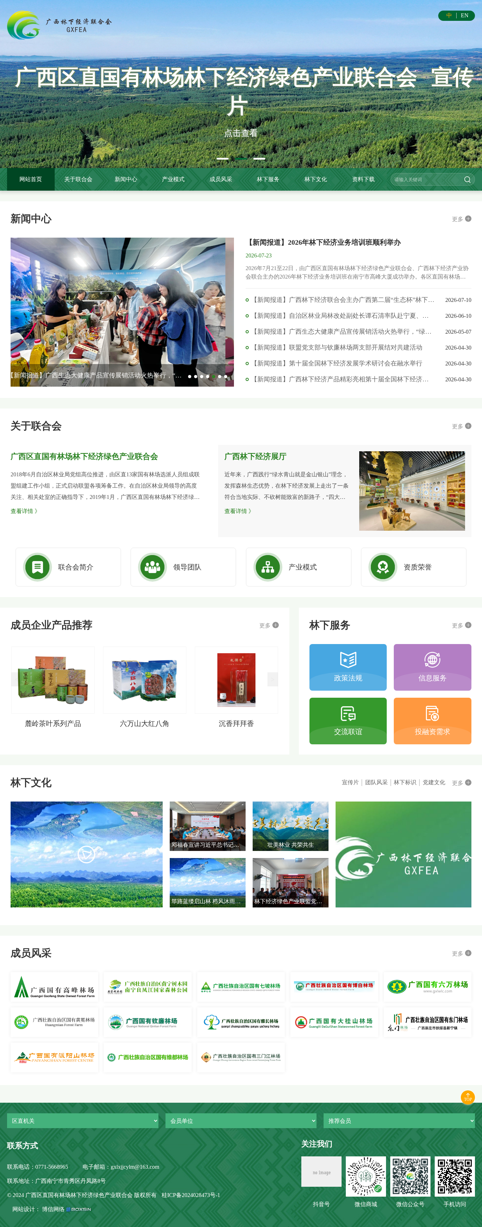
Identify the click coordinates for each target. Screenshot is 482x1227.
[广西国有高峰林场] (54, 987)
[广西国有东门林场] (427, 1022)
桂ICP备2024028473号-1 (191, 1195)
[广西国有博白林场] (334, 987)
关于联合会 (78, 179)
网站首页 (30, 179)
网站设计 (23, 1209)
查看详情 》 (25, 511)
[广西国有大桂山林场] (334, 1022)
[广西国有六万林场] (427, 987)
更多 (457, 219)
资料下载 (363, 179)
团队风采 (376, 782)
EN (465, 15)
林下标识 (405, 782)
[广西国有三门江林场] (241, 1057)
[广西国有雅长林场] (241, 1022)
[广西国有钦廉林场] (147, 1022)
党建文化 (434, 782)
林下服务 (268, 179)
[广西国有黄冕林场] (54, 1022)
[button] (223, 159)
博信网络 (53, 1209)
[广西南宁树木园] (147, 987)
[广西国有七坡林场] (241, 987)
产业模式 (173, 179)
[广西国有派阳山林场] (54, 1057)
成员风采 (221, 179)
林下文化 (316, 179)
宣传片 (350, 782)
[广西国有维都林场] (147, 1057)
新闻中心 (126, 179)
